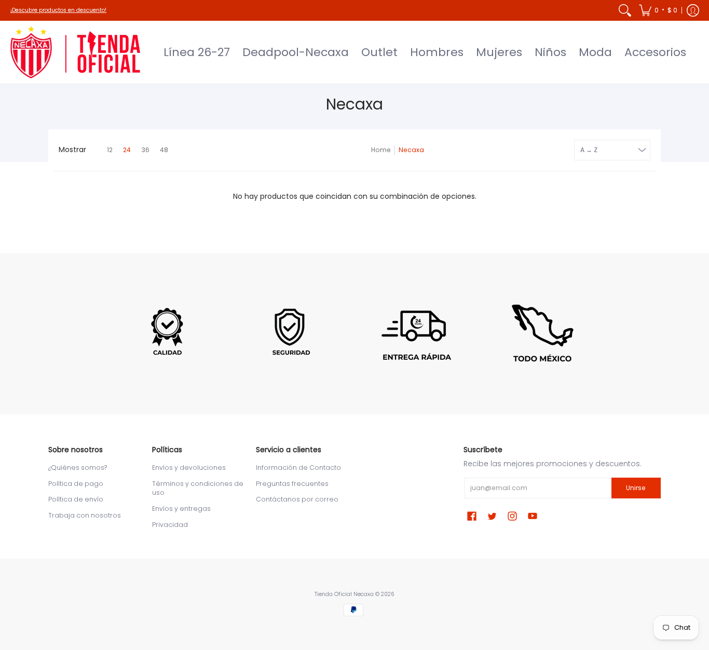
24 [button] (127, 149)
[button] (658, 10)
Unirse (636, 487)
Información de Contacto (298, 467)
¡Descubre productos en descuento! (58, 10)
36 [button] (145, 149)
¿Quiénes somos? (77, 467)
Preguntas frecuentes (292, 483)
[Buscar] (625, 10)
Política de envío (75, 499)
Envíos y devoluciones (189, 467)
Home (381, 149)
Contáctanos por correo (297, 499)
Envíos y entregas (181, 508)
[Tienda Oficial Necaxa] (75, 52)
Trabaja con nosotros (84, 515)
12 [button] (110, 149)
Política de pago (75, 483)
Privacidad (170, 524)
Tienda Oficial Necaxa (344, 594)
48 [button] (164, 149)
